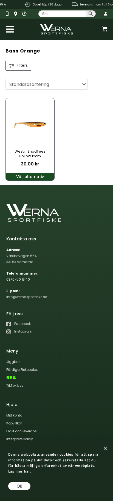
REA (11, 377)
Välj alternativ (30, 176)
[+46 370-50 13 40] (9, 14)
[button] (105, 448)
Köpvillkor (14, 423)
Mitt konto (14, 415)
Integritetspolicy (19, 439)
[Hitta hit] (17, 14)
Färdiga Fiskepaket (22, 369)
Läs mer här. (19, 471)
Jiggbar (13, 361)
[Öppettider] (25, 14)
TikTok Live (14, 385)
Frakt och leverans (21, 431)
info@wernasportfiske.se (26, 297)
